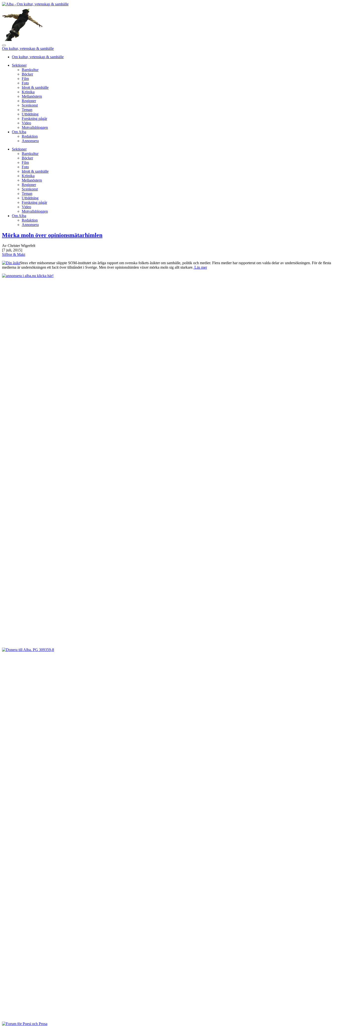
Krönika (28, 92)
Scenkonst (30, 105)
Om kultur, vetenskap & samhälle (28, 48)
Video (26, 123)
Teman (27, 110)
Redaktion (30, 136)
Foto (25, 83)
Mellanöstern (32, 96)
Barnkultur (30, 70)
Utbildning (30, 114)
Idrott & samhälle (35, 87)
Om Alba (19, 132)
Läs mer (200, 267)
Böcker (27, 74)
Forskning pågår (34, 118)
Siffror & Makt (13, 254)
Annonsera (30, 141)
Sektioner (19, 65)
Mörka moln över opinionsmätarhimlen (52, 235)
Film (25, 78)
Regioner (29, 101)
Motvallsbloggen (35, 127)
